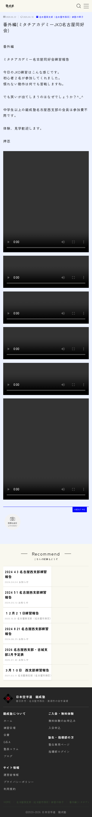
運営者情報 (11, 775)
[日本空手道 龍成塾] (9, 6)
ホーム (8, 721)
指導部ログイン (59, 751)
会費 (7, 735)
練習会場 (10, 728)
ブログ (8, 756)
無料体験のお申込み (62, 721)
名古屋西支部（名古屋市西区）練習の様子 (61, 17)
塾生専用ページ (59, 744)
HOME (7, 802)
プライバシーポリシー (19, 782)
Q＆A (7, 742)
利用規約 (10, 789)
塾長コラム (11, 749)
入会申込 (55, 728)
